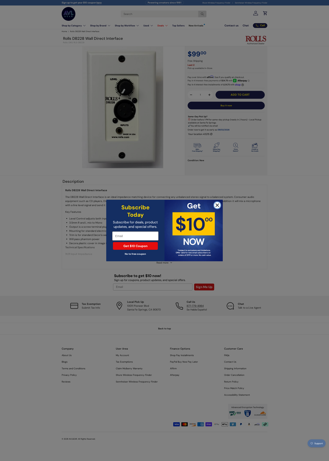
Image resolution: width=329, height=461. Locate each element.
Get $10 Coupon (135, 246)
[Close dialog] (217, 205)
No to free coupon (135, 253)
